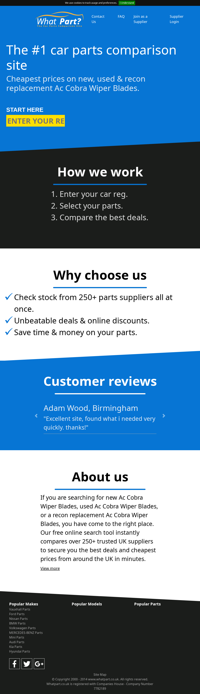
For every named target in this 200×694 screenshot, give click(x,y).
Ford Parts (17, 614)
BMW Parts (17, 623)
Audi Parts (16, 642)
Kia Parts (15, 647)
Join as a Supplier (140, 19)
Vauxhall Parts (19, 609)
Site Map (100, 674)
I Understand (127, 2)
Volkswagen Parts (22, 628)
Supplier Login (176, 19)
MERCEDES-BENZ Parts (26, 633)
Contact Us (98, 19)
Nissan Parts (18, 618)
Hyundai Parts (19, 651)
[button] (36, 415)
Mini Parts (16, 637)
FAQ (121, 16)
